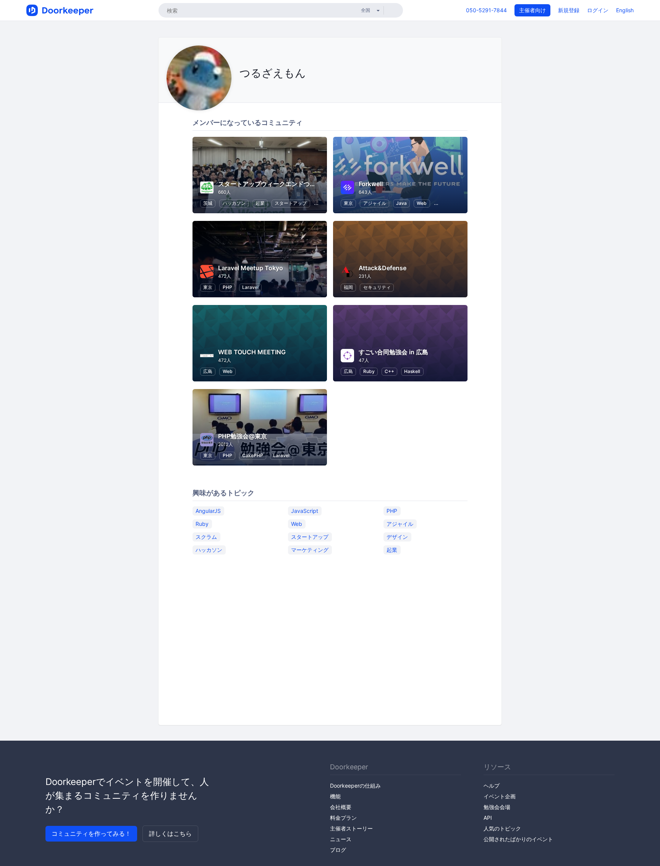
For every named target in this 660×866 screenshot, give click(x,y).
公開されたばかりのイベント (518, 839)
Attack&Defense (382, 268)
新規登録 (568, 10)
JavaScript (304, 511)
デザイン (397, 537)
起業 (260, 203)
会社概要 (340, 807)
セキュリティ (377, 287)
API (488, 817)
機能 (335, 796)
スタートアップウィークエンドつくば (270, 184)
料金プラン (343, 817)
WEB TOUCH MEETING (252, 352)
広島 (207, 371)
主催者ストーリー (351, 828)
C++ (389, 371)
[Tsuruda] (251, 90)
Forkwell (371, 184)
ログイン (597, 10)
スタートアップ (291, 203)
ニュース (340, 839)
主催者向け (532, 10)
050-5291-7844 (486, 10)
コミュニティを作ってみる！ (91, 833)
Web (422, 203)
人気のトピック (502, 828)
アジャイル (374, 203)
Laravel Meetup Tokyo (250, 268)
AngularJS (208, 511)
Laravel (250, 287)
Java (401, 203)
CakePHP (252, 455)
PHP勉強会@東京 (242, 436)
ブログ (338, 850)
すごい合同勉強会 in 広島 (393, 352)
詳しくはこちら (170, 833)
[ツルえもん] (241, 90)
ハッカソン (234, 203)
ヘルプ (492, 785)
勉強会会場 (497, 807)
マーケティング (309, 550)
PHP (227, 287)
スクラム (206, 537)
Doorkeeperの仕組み (355, 785)
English (625, 10)
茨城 (207, 203)
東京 (348, 203)
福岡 (348, 287)
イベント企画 (500, 796)
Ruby (369, 371)
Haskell (412, 371)
